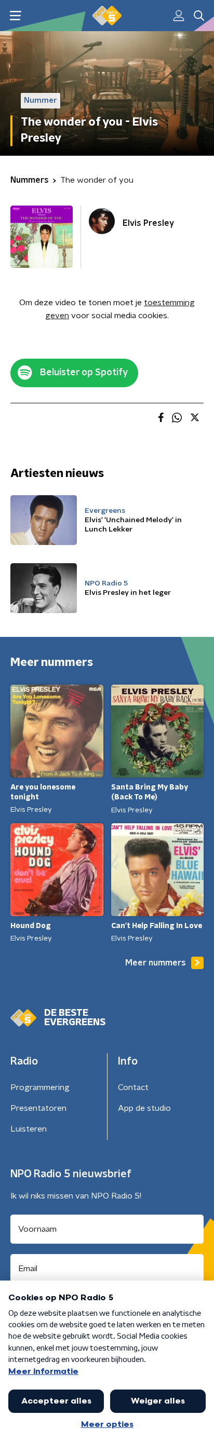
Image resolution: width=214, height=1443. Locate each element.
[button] (15, 15)
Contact (133, 1087)
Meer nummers (155, 963)
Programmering (40, 1087)
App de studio (144, 1108)
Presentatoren (38, 1108)
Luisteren (28, 1129)
